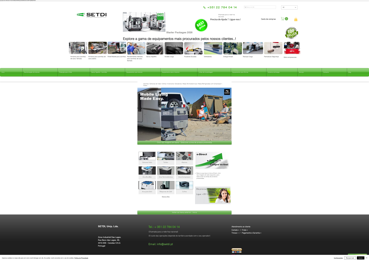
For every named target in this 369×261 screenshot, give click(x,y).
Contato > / (237, 230)
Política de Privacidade (81, 258)
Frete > (245, 230)
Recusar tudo (350, 258)
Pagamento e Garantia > (251, 233)
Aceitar (361, 258)
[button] (296, 19)
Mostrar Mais (166, 196)
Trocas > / (237, 233)
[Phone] (204, 7)
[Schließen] (367, 257)
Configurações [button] (338, 258)
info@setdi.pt (165, 244)
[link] (285, 18)
